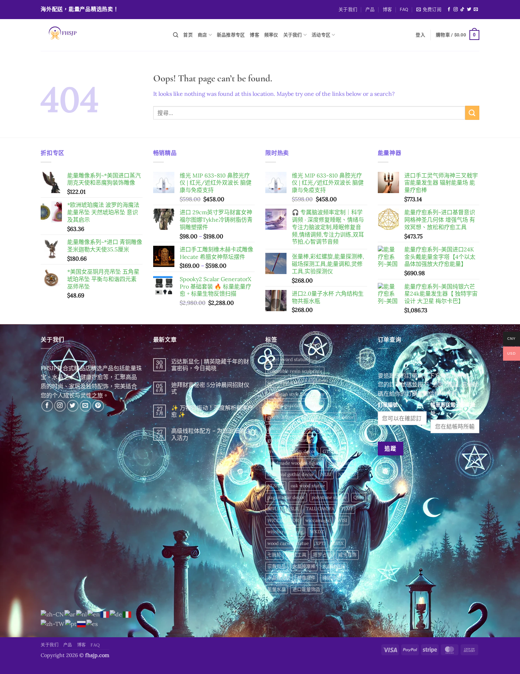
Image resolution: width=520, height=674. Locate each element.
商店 (202, 34)
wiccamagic (317, 520)
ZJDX (338, 543)
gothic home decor (334, 417)
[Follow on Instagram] (455, 9)
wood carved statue (288, 543)
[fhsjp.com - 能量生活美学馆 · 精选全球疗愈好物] (101, 35)
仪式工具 (297, 555)
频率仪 (271, 34)
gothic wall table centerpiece (297, 428)
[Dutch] (81, 613)
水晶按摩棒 (304, 566)
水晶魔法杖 (278, 578)
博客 (387, 9)
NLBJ (326, 474)
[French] (105, 613)
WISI (342, 520)
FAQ (404, 9)
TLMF (347, 509)
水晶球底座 (333, 566)
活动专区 (321, 34)
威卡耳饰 (347, 555)
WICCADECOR (283, 520)
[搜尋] (175, 35)
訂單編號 (388, 405)
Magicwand (340, 463)
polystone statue (329, 497)
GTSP (328, 451)
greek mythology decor (291, 451)
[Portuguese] (71, 623)
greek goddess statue (289, 440)
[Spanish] (92, 623)
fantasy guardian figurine (294, 405)
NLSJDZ (275, 486)
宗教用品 (276, 566)
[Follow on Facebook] (449, 9)
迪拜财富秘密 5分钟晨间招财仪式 (210, 388)
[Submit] (472, 113)
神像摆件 (306, 578)
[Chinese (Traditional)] (53, 623)
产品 (370, 9)
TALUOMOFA (320, 509)
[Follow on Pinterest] (98, 406)
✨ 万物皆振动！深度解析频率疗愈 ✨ (212, 411)
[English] (93, 613)
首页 (188, 34)
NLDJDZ (347, 474)
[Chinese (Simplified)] (52, 613)
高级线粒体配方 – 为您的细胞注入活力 (211, 434)
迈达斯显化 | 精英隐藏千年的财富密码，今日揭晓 (210, 365)
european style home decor (296, 394)
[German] (116, 613)
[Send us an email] (476, 9)
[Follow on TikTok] (462, 9)
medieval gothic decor (290, 474)
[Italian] (127, 613)
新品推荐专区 (231, 34)
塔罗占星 (322, 555)
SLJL (294, 509)
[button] (428, 9)
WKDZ (317, 532)
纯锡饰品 (331, 578)
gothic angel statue (287, 417)
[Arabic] (70, 613)
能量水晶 (276, 589)
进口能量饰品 (306, 589)
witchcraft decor (285, 532)
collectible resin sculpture (294, 371)
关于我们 (348, 9)
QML (358, 497)
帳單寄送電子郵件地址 (453, 409)
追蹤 (390, 448)
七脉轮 (274, 555)
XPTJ (321, 543)
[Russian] (81, 623)
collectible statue (285, 382)
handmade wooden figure (294, 463)
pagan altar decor (286, 497)
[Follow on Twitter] (469, 9)
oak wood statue (308, 486)
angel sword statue (287, 359)
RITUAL (275, 509)
